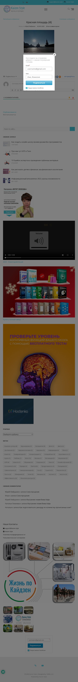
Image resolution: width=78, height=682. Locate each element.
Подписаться (39, 83)
